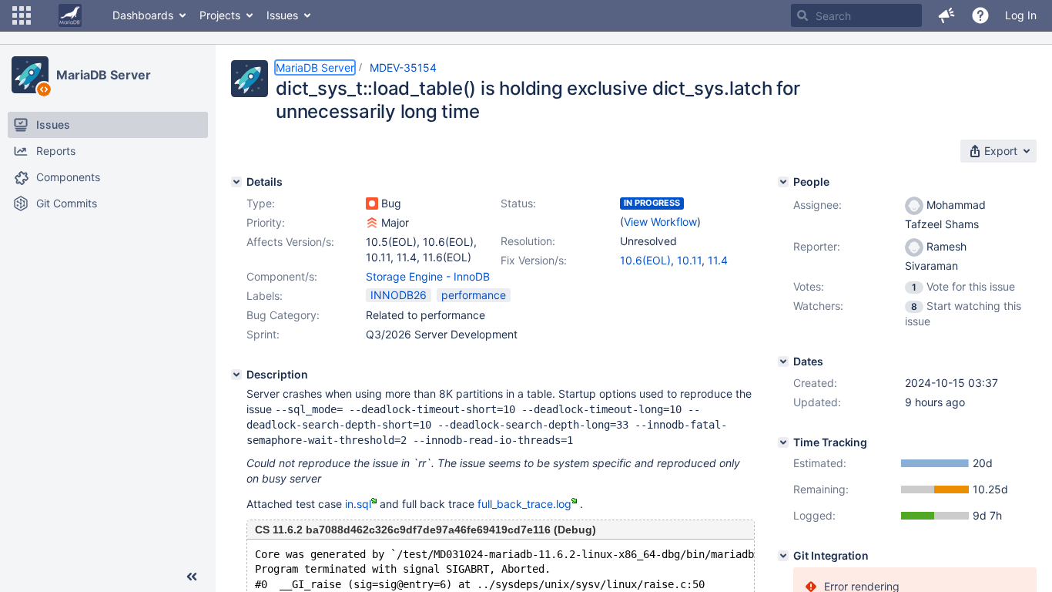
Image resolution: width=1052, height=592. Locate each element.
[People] (783, 182)
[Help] (980, 15)
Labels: (264, 295)
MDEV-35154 (403, 67)
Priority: (265, 222)
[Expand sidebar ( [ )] (192, 576)
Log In (1021, 15)
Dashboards (142, 15)
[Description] (236, 374)
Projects (219, 15)
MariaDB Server (103, 74)
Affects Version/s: (290, 241)
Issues (282, 15)
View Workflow (660, 221)
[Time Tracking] (783, 442)
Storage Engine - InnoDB (428, 276)
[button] (21, 15)
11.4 (718, 260)
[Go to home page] (70, 15)
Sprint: (263, 334)
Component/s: (281, 276)
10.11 (689, 260)
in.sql (358, 503)
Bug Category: (283, 314)
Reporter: (816, 246)
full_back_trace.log (524, 503)
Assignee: (817, 204)
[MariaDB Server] (30, 74)
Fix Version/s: (534, 260)
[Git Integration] (783, 555)
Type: (260, 203)
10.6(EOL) (645, 260)
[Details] (236, 182)
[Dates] (783, 361)
